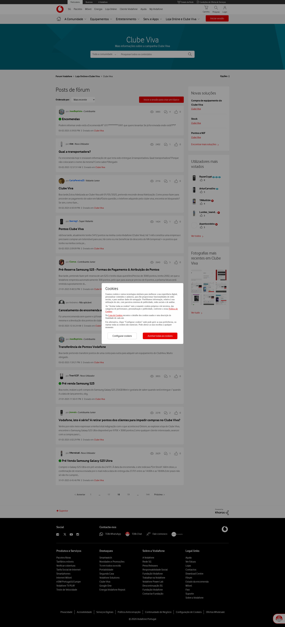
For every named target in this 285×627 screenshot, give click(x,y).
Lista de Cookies (115, 315)
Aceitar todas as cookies (160, 335)
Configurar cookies (122, 335)
